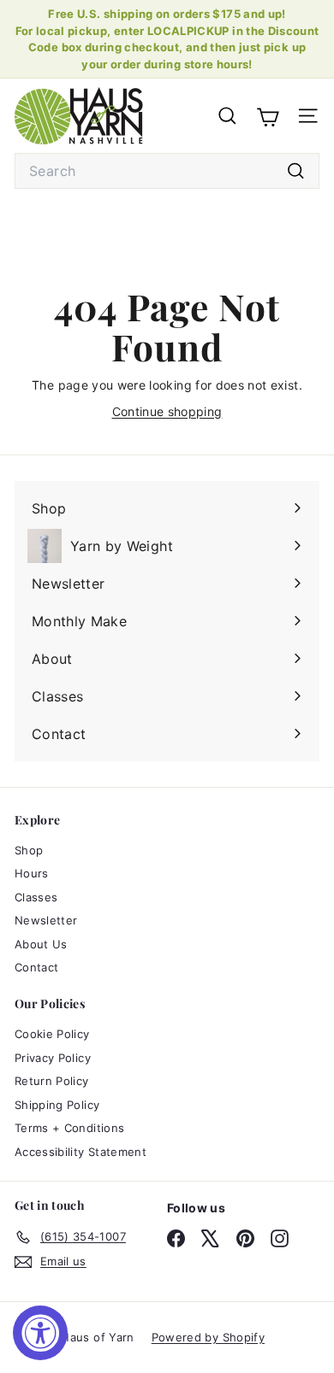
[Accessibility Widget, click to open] (40, 1333)
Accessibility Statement (80, 1152)
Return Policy (52, 1081)
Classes (36, 897)
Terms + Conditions (69, 1128)
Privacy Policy (53, 1058)
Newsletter (46, 920)
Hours (32, 873)
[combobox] (167, 171)
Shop (29, 850)
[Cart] (268, 115)
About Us (41, 944)
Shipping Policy (57, 1105)
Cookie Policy (52, 1034)
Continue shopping (167, 411)
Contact (36, 967)
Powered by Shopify (208, 1337)
